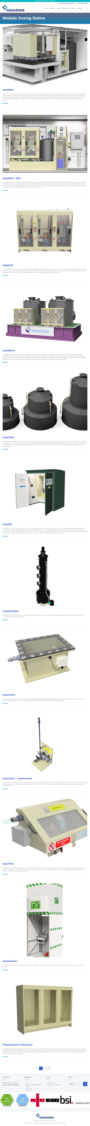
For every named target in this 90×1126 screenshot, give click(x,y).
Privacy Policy (51, 1082)
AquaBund (9, 350)
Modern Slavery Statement (54, 1084)
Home (27, 1082)
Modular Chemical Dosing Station (34, 1084)
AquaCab (8, 265)
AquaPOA (8, 864)
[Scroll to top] (88, 1124)
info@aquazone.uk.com (68, 3)
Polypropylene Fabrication (18, 1045)
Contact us (28, 1090)
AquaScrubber (11, 611)
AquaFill (7, 524)
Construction (29, 1088)
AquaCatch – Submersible (17, 778)
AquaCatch (9, 695)
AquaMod (8, 90)
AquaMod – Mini (12, 178)
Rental (27, 1086)
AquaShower (10, 961)
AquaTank (8, 437)
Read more (5, 103)
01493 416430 (84, 3)
